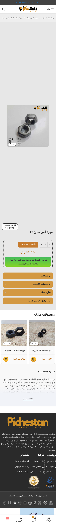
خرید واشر (49, 472)
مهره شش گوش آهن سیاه (12, 17)
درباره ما (37, 461)
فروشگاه (51, 17)
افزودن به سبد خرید (28, 244)
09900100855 (21, 2)
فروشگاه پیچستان (27, 496)
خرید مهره (49, 466)
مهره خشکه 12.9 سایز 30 (14, 350)
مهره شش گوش (32, 17)
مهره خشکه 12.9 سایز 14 (42, 350)
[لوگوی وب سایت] (28, 9)
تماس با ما (36, 466)
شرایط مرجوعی (20, 466)
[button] (33, 359)
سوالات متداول (20, 461)
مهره (43, 17)
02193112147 (33, 2)
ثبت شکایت (21, 472)
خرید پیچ (49, 461)
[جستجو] (3, 9)
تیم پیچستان (35, 472)
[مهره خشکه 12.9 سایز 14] (42, 333)
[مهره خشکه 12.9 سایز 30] (14, 333)
